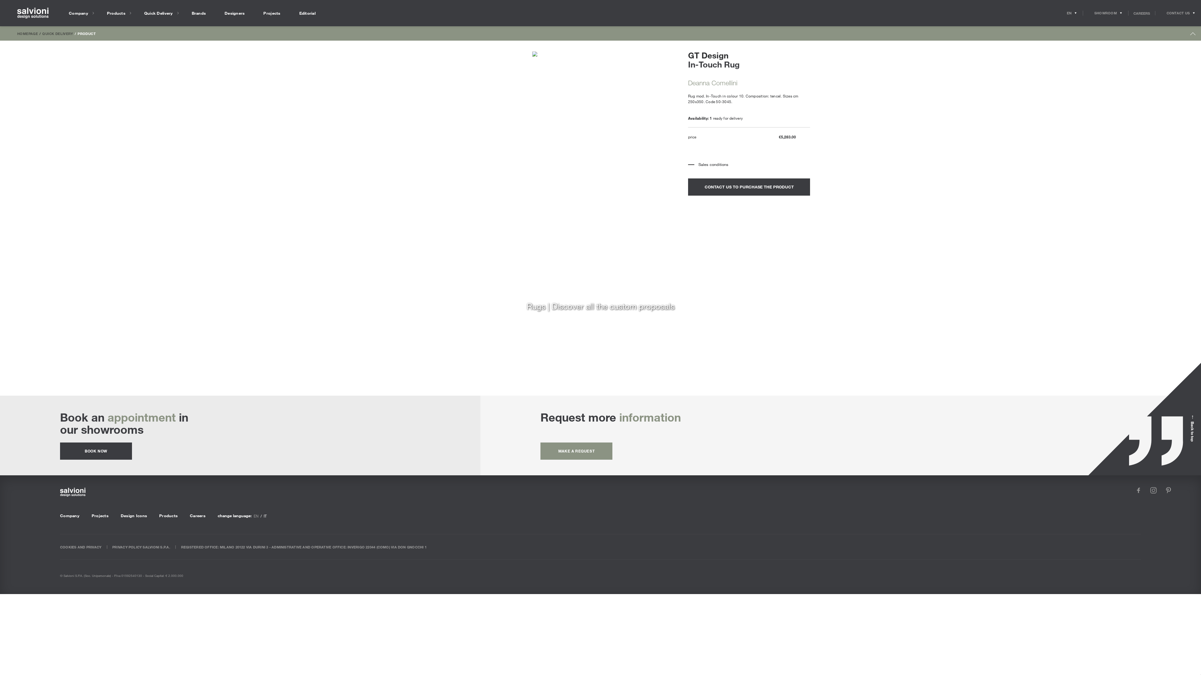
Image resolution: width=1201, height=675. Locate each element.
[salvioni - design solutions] (32, 13)
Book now (96, 450)
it (265, 515)
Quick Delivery (57, 33)
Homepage (27, 33)
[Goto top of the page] (1193, 35)
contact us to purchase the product (749, 186)
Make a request (576, 450)
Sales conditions (713, 164)
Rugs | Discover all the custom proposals (601, 306)
